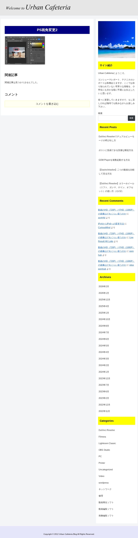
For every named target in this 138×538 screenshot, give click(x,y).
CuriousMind (104, 227)
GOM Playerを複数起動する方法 (114, 160)
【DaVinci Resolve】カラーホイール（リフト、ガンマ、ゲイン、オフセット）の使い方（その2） (116, 187)
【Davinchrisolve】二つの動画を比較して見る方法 (116, 172)
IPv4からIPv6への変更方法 (111, 224)
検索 (100, 113)
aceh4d (101, 218)
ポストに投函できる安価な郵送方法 (116, 150)
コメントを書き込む (47, 103)
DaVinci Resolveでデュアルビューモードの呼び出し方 (116, 138)
